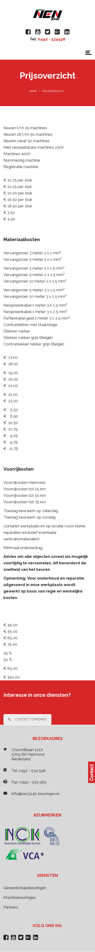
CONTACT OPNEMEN (31, 719)
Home (33, 91)
